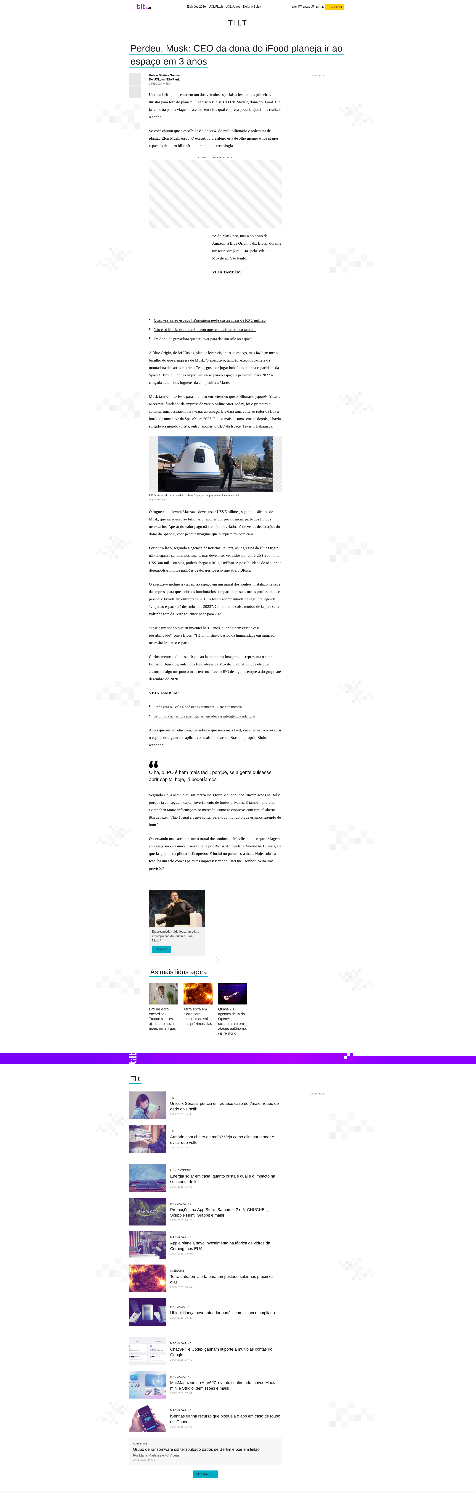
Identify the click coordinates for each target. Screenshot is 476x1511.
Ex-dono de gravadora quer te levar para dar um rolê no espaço (203, 339)
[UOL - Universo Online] (149, 8)
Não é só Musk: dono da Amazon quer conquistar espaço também (205, 329)
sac (294, 7)
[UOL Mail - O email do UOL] (304, 7)
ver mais (203, 1474)
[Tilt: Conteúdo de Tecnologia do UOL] (141, 6)
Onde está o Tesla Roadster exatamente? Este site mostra (198, 707)
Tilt (238, 23)
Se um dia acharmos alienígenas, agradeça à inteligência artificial (204, 716)
